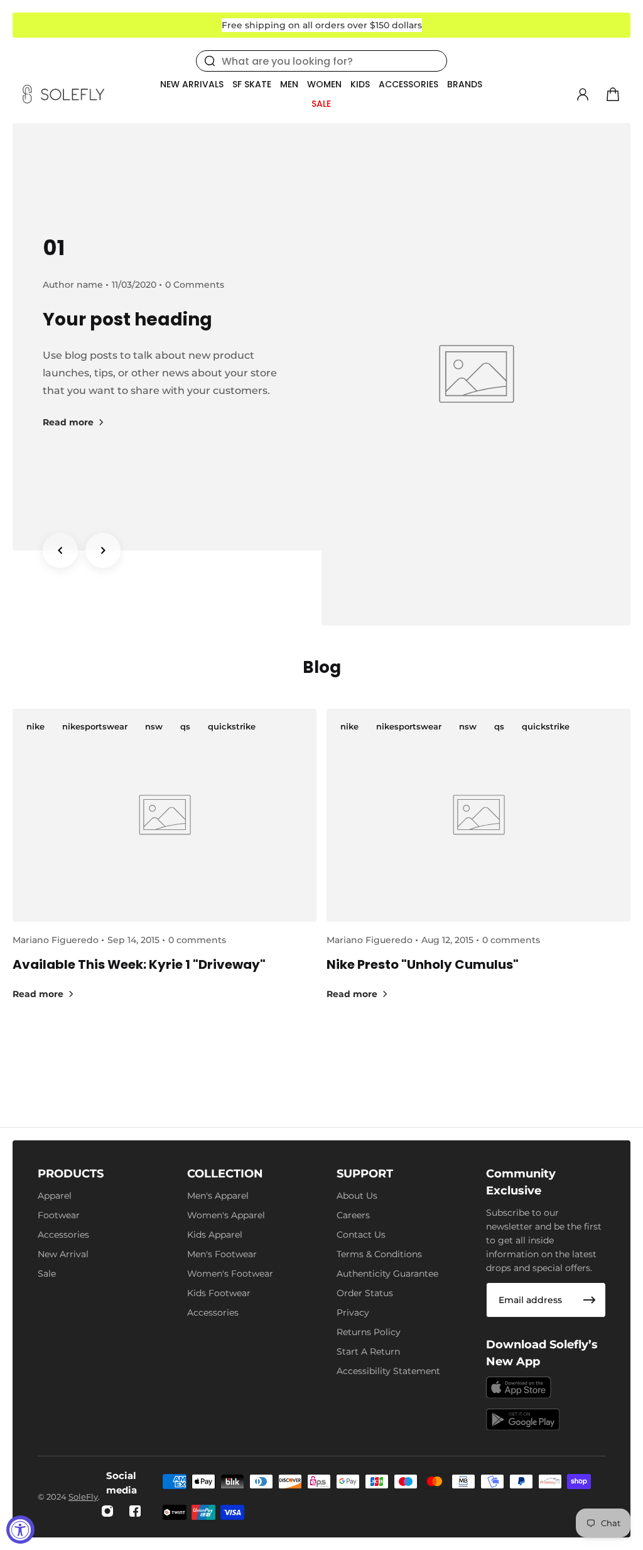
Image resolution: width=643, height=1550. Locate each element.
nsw (154, 726)
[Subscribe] (589, 1300)
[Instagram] (107, 1511)
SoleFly (83, 1497)
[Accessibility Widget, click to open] (20, 1529)
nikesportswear (94, 726)
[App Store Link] (518, 1388)
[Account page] (583, 94)
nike (35, 726)
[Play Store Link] (523, 1420)
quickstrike (232, 726)
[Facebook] (135, 1511)
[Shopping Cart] (613, 94)
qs (185, 726)
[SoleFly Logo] (63, 94)
